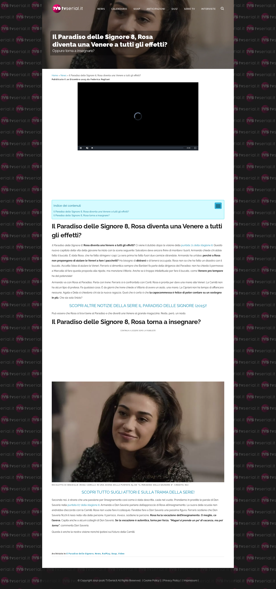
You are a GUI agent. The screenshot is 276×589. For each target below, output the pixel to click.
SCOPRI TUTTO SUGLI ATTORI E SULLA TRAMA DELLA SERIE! (138, 492)
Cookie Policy (151, 580)
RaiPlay (106, 554)
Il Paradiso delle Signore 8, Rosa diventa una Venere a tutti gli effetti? (91, 211)
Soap (114, 554)
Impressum (190, 580)
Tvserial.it (68, 9)
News (63, 75)
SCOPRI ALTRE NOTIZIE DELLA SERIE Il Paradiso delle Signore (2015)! (138, 305)
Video (121, 554)
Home (55, 75)
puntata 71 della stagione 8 (197, 245)
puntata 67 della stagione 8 (84, 505)
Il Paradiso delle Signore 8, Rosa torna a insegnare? (82, 215)
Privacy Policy (171, 580)
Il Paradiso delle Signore (80, 554)
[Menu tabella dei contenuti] (218, 206)
